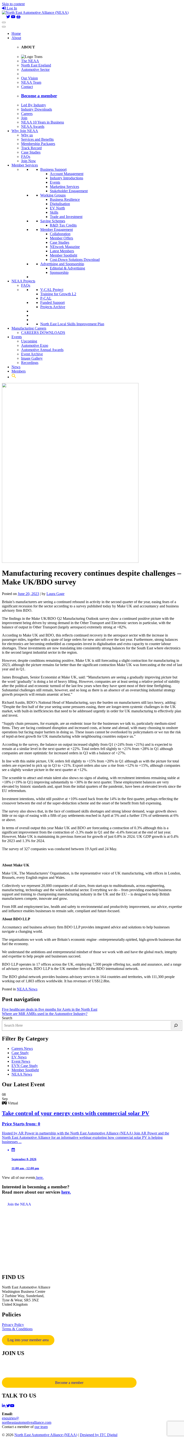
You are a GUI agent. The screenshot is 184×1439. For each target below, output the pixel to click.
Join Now (28, 161)
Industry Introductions (66, 178)
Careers (27, 114)
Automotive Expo (34, 345)
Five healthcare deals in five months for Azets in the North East (49, 1009)
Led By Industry (33, 105)
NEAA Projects (23, 281)
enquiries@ (10, 1418)
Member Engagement (56, 230)
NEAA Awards (32, 126)
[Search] (176, 1025)
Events (55, 182)
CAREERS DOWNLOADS (43, 333)
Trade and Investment (66, 217)
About (16, 38)
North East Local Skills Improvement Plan (72, 324)
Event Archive (32, 354)
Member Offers (61, 238)
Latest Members (62, 251)
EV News (19, 1057)
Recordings (29, 363)
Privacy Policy (13, 1325)
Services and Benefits (37, 139)
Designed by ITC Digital (98, 1435)
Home (16, 33)
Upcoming (29, 341)
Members (19, 371)
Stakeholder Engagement (69, 191)
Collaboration (60, 234)
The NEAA (30, 61)
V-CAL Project (51, 290)
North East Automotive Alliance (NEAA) (45, 1435)
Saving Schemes (52, 221)
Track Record (31, 148)
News (16, 367)
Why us (27, 135)
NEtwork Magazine (65, 247)
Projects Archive (52, 307)
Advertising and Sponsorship (62, 264)
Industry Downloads (36, 109)
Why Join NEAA (25, 131)
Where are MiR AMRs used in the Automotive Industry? (44, 1014)
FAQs (25, 157)
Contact (27, 87)
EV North (57, 208)
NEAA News (27, 989)
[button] (14, 377)
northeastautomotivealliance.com (26, 1422)
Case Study (20, 1053)
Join (24, 118)
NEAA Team (31, 82)
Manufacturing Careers (29, 328)
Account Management (66, 174)
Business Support (53, 169)
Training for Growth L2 (58, 294)
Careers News (22, 1048)
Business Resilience (65, 199)
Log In (12, 8)
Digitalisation (60, 204)
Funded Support (52, 302)
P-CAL (46, 298)
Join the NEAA (19, 1204)
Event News (21, 1061)
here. (39, 1177)
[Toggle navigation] (4, 22)
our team (41, 1427)
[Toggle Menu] (4, 26)
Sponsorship (59, 272)
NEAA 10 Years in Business (42, 122)
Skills (54, 212)
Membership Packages (38, 144)
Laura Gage (55, 594)
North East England (36, 65)
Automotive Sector (35, 69)
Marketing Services (64, 187)
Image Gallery (32, 358)
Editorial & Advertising (67, 268)
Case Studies (30, 152)
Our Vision (29, 78)
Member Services (25, 165)
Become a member (69, 1383)
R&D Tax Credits (63, 225)
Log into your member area (28, 1340)
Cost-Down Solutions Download (75, 260)
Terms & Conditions (17, 1329)
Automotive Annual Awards (42, 350)
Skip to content (13, 4)
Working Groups (53, 195)
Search (7, 1018)
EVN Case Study (25, 1066)
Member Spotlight (63, 255)
